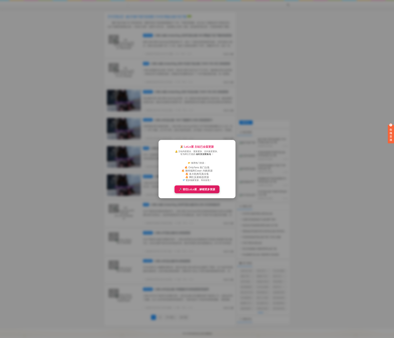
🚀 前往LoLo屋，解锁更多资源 (197, 189)
